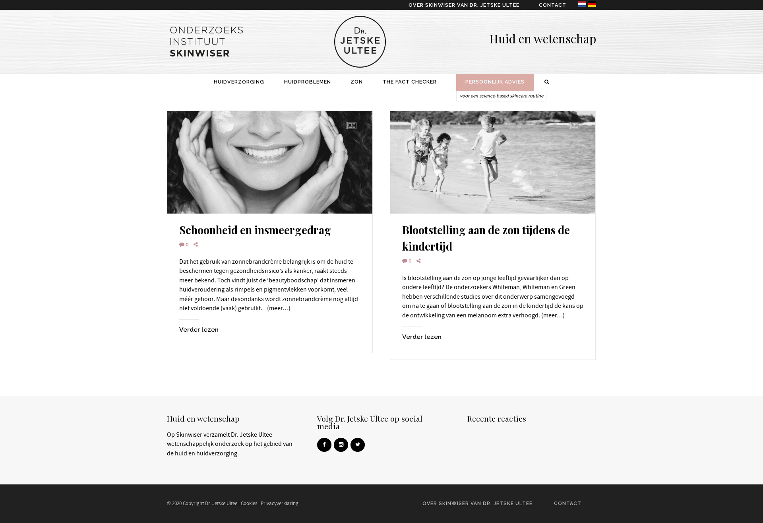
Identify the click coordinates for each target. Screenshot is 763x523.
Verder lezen (199, 329)
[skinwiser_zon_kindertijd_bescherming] (492, 162)
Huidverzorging (239, 82)
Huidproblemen (307, 82)
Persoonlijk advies (495, 82)
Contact (552, 5)
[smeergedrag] (269, 162)
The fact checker (410, 82)
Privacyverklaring (279, 503)
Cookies (249, 503)
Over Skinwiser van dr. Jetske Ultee (464, 5)
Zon (357, 82)
